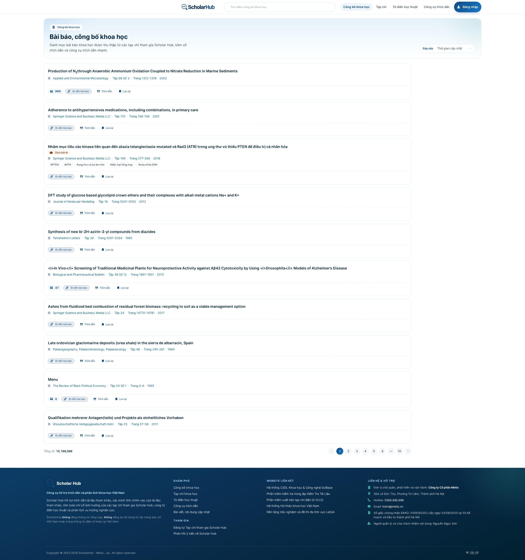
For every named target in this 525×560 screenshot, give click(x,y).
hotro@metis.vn (392, 506)
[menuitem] (467, 7)
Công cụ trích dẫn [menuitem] (437, 7)
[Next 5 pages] (391, 451)
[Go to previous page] (331, 451)
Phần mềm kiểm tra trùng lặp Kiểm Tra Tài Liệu (298, 493)
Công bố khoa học (186, 487)
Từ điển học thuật (185, 500)
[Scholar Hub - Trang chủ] (198, 7)
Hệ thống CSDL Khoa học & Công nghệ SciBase (299, 487)
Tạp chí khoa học (185, 493)
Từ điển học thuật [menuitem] (405, 7)
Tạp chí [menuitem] (381, 7)
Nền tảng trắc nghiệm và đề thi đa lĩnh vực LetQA (301, 512)
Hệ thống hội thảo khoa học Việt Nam (293, 506)
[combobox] (280, 7)
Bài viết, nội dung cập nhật (191, 512)
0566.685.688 (394, 500)
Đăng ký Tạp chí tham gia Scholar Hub (199, 527)
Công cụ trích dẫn (185, 506)
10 (399, 451)
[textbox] (281, 7)
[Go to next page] (408, 451)
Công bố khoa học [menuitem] (356, 7)
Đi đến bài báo (80, 91)
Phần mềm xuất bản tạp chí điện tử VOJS (295, 500)
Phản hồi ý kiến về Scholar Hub (194, 533)
